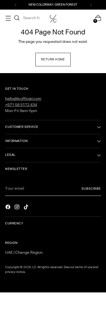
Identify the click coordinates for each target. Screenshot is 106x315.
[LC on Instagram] (17, 208)
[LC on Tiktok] (26, 208)
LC (34, 267)
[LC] (53, 18)
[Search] (17, 18)
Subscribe (91, 188)
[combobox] (32, 18)
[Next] (91, 5)
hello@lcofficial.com (23, 99)
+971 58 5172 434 (21, 105)
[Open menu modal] (5, 18)
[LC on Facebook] (8, 208)
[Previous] (15, 5)
